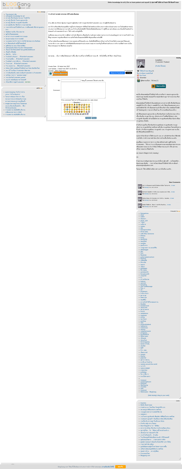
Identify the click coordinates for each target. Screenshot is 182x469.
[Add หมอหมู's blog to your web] (158, 395)
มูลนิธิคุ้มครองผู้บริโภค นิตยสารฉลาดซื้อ (154, 446)
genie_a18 (144, 220)
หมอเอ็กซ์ (144, 241)
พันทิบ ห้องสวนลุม (146, 405)
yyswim (143, 354)
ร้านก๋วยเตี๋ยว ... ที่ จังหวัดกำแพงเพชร (18, 59)
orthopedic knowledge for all (15, 16)
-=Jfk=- (143, 222)
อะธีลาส (143, 224)
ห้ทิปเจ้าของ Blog (146, 71)
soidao (143, 226)
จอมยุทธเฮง (144, 313)
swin (142, 388)
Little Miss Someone (147, 234)
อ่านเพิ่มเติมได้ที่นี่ (108, 467)
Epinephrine (145, 213)
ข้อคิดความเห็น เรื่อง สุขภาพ (15, 32)
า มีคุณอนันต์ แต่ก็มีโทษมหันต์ (16, 43)
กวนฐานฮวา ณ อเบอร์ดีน (149, 247)
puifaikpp (144, 372)
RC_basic (144, 270)
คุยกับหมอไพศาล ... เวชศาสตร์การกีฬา (153, 439)
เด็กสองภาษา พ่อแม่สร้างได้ (149, 433)
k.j (141, 277)
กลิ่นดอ (143, 338)
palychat (143, 358)
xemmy (143, 329)
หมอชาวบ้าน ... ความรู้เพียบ (150, 451)
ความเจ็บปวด (145, 279)
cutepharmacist (146, 331)
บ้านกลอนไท (145, 453)
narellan (143, 243)
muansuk (144, 390)
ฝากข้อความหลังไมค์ (146, 73)
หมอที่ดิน (143, 300)
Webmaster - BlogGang (148, 392)
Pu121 (143, 311)
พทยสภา (144, 414)
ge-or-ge (143, 295)
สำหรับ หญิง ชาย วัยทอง (148, 423)
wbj (142, 228)
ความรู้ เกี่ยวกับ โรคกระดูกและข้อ (16, 20)
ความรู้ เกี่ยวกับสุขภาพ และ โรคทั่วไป (18, 18)
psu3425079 (145, 334)
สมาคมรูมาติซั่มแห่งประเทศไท (151, 409)
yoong (143, 317)
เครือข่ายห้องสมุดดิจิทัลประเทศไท (152, 449)
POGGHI (143, 383)
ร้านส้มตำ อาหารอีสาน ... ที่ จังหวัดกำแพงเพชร (21, 61)
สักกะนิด (143, 262)
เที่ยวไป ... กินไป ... (12, 54)
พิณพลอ (143, 255)
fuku (142, 253)
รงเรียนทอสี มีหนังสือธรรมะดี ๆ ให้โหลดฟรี (155, 437)
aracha (143, 356)
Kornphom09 (145, 274)
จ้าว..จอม (144, 350)
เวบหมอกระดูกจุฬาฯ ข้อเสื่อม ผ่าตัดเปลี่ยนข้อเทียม (157, 419)
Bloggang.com (145, 455)
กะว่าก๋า (143, 366)
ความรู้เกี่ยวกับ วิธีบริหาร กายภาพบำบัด (18, 25)
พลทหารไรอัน (145, 344)
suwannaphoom (146, 382)
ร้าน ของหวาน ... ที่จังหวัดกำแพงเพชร (18, 66)
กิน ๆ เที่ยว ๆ (145, 374)
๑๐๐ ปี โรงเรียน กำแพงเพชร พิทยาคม (18, 70)
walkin (143, 216)
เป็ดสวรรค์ (144, 352)
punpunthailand (146, 324)
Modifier (143, 304)
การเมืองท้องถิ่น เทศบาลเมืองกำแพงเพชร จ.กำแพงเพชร (23, 73)
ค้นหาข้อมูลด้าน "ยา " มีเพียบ (150, 426)
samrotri (143, 283)
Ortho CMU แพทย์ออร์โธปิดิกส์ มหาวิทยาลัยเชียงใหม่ (23, 68)
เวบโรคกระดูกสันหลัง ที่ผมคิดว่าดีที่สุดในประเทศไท (157, 416)
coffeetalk (144, 260)
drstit (142, 215)
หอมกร (143, 264)
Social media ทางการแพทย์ (14, 39)
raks (142, 323)
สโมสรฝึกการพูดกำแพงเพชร (15, 82)
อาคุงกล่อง (144, 370)
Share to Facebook (117, 73)
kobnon (143, 281)
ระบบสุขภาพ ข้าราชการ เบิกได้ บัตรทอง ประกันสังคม (23, 41)
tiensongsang (145, 342)
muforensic (144, 328)
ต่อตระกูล (144, 297)
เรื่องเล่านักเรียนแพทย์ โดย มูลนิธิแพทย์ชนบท (20, 50)
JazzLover (144, 307)
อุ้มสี (142, 348)
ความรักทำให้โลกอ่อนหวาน (149, 302)
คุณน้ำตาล (144, 245)
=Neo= (143, 266)
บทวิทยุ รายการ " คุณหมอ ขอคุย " (16, 75)
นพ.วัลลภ (144, 319)
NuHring (143, 258)
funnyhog (144, 285)
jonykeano (144, 291)
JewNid (143, 346)
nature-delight (145, 368)
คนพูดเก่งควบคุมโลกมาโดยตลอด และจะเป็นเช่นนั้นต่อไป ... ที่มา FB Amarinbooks (16, 106)
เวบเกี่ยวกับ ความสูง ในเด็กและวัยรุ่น (152, 421)
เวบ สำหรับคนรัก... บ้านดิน (149, 435)
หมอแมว (143, 218)
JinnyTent (144, 340)
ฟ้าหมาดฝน (144, 232)
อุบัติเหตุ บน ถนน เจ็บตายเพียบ (15, 46)
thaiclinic (143, 403)
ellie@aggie (144, 249)
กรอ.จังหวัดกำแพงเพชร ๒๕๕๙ (15, 77)
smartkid (143, 387)
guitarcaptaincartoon (147, 257)
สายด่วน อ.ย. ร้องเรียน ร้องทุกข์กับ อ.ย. (153, 407)
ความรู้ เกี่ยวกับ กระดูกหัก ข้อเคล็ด (17, 22)
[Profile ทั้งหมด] (160, 66)
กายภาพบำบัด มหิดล (147, 444)
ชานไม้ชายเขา (145, 376)
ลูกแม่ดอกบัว (145, 272)
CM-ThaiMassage (146, 286)
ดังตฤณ (143, 235)
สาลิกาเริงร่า (145, 293)
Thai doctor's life (11, 14)
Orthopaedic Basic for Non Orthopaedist (19, 48)
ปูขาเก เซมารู (145, 360)
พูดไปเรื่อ (12, 34)
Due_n (143, 288)
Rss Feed (142, 75)
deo (142, 251)
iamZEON (144, 239)
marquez (143, 380)
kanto (142, 237)
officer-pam (144, 336)
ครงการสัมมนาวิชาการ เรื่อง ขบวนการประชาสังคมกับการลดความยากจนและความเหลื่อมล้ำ (15, 99)
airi (142, 290)
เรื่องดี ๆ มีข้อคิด (11, 52)
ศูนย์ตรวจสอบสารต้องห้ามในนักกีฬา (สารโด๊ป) (156, 442)
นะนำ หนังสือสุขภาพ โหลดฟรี (16, 80)
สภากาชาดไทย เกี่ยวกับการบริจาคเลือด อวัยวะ (155, 428)
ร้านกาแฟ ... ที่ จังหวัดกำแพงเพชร (17, 63)
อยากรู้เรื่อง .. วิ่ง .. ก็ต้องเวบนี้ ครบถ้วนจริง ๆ (155, 430)
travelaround (145, 306)
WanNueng (144, 385)
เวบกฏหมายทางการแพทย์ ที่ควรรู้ (151, 412)
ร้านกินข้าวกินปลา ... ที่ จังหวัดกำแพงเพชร (19, 56)
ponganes (144, 333)
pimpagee (144, 268)
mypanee (144, 315)
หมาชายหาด (145, 309)
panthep (143, 321)
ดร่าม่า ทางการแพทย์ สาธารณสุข (16, 36)
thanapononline (146, 230)
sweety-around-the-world (149, 364)
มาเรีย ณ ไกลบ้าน (146, 362)
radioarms (144, 326)
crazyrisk (143, 276)
